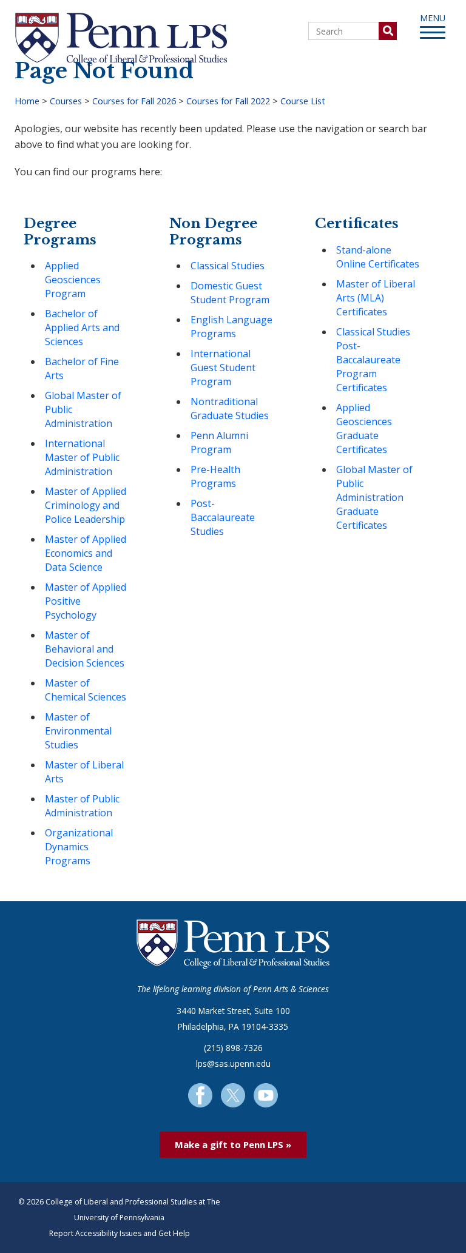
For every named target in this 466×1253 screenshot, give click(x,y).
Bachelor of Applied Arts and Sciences (82, 327)
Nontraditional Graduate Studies (230, 408)
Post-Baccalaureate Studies (223, 517)
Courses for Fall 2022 (228, 101)
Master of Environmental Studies (78, 730)
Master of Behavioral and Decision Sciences (84, 649)
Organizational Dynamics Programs (79, 846)
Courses (66, 101)
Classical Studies (228, 265)
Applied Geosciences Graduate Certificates (364, 428)
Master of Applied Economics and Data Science (85, 553)
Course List (302, 101)
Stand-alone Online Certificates (377, 256)
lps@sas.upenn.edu (233, 1063)
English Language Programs (231, 326)
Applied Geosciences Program (73, 279)
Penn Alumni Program (219, 442)
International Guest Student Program (223, 367)
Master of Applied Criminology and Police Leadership (85, 505)
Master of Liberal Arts (84, 771)
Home (27, 101)
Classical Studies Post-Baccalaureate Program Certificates (373, 359)
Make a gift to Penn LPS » (233, 1144)
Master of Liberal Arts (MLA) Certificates (375, 297)
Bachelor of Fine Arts (82, 368)
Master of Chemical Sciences (85, 690)
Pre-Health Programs (215, 476)
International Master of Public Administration (82, 457)
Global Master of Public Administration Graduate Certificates (374, 497)
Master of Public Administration (82, 805)
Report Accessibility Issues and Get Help (119, 1233)
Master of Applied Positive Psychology (85, 601)
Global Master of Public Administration (83, 409)
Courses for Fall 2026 (134, 101)
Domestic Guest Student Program (230, 292)
